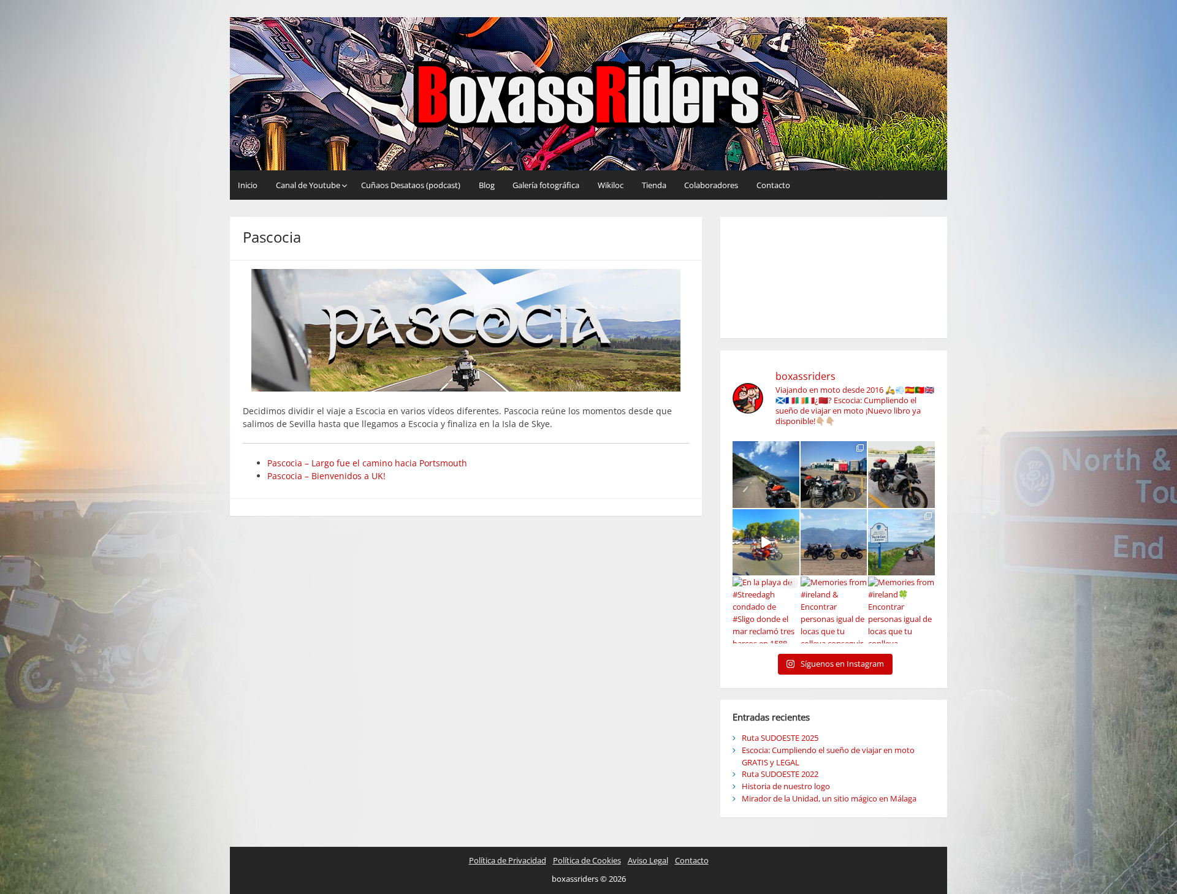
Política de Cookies (587, 860)
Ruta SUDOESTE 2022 (780, 773)
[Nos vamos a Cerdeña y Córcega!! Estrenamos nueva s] (901, 474)
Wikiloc (610, 185)
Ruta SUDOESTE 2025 (780, 737)
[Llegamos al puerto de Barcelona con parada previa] (834, 474)
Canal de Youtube (308, 185)
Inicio (247, 185)
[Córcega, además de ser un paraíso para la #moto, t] (766, 474)
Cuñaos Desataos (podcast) (410, 185)
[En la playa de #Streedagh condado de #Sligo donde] (766, 610)
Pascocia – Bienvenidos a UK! (326, 476)
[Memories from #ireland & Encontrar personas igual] (834, 610)
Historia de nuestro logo (786, 786)
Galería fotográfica (545, 185)
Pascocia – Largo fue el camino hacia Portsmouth (367, 463)
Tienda (654, 185)
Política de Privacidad (507, 860)
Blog (487, 185)
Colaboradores (711, 185)
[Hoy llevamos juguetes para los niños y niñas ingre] (766, 542)
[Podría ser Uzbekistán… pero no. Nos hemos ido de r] (834, 542)
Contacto (773, 185)
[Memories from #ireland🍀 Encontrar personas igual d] (901, 610)
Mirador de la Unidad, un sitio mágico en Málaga (829, 798)
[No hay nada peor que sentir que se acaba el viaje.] (901, 542)
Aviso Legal (648, 860)
